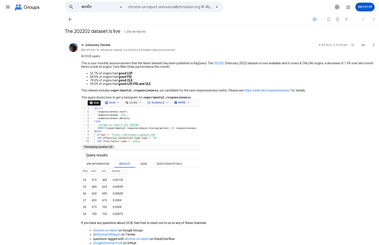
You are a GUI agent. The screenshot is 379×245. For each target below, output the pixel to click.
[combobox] (170, 7)
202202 (218, 63)
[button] (8, 7)
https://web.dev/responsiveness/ (267, 90)
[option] (102, 7)
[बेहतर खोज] (217, 7)
